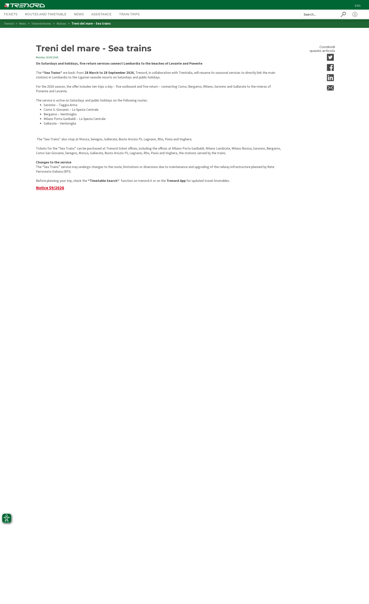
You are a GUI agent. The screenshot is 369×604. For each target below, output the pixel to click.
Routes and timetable (45, 14)
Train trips (129, 14)
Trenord (9, 23)
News (79, 14)
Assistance (101, 14)
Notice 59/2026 (50, 187)
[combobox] (324, 14)
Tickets (10, 14)
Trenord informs (41, 23)
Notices (61, 23)
